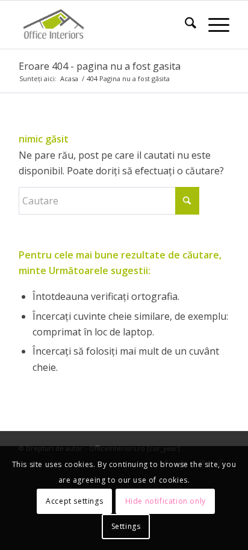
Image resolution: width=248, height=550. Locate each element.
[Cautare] (184, 25)
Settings (126, 526)
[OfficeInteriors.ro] (103, 25)
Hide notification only (165, 501)
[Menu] (212, 25)
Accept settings (74, 501)
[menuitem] (184, 25)
